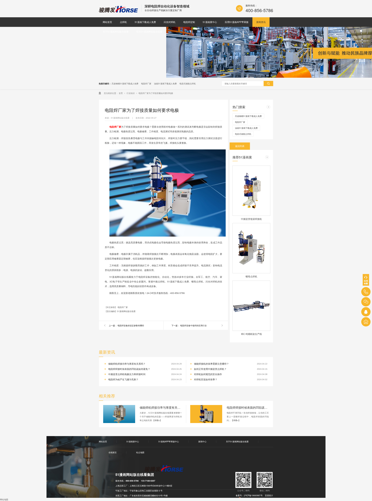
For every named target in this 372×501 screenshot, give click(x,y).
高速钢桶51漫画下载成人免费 (125, 83)
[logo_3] (165, 469)
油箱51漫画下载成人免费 (165, 83)
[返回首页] (366, 321)
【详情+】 (157, 420)
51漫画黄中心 (210, 22)
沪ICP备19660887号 (253, 495)
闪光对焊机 (169, 22)
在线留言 (113, 452)
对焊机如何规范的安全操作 (208, 374)
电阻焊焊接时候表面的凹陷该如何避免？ (129, 369)
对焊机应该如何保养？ (205, 379)
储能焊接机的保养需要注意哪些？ (211, 363)
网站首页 (107, 22)
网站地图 (4, 499)
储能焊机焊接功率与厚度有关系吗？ (161, 407)
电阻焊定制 (189, 22)
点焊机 (123, 22)
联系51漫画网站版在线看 (149, 31)
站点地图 (140, 452)
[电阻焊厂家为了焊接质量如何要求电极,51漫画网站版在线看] (119, 11)
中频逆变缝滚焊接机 (251, 219)
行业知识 (131, 93)
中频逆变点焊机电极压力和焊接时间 (126, 374)
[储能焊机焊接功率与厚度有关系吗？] (119, 414)
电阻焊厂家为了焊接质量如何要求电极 (155, 93)
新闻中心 (202, 441)
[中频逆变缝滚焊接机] (251, 191)
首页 (121, 93)
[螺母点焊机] (251, 248)
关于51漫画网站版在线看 (116, 31)
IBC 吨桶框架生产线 (251, 334)
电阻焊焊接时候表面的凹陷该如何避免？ (248, 407)
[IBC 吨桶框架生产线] (251, 306)
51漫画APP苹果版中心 (168, 441)
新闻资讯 (261, 22)
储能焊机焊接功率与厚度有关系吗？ (126, 363)
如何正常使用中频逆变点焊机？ (210, 369)
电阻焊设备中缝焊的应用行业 (193, 325)
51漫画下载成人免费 (145, 22)
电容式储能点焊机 (187, 83)
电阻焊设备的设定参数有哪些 (131, 325)
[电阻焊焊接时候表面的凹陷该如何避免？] (206, 414)
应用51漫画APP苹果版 (236, 22)
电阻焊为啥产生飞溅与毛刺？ (123, 379)
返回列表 (239, 146)
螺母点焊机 (251, 276)
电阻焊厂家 (146, 83)
